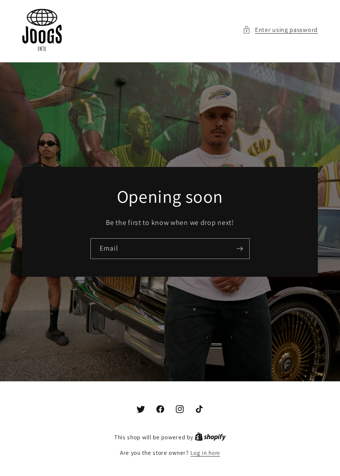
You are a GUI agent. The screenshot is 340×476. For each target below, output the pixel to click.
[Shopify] (210, 437)
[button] (280, 29)
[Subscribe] (239, 248)
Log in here (205, 453)
